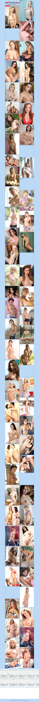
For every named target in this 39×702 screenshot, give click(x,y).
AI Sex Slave (7, 5)
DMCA (24, 700)
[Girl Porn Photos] (12, 2)
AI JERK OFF (12, 5)
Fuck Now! (17, 5)
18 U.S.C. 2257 (20, 700)
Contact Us (27, 700)
